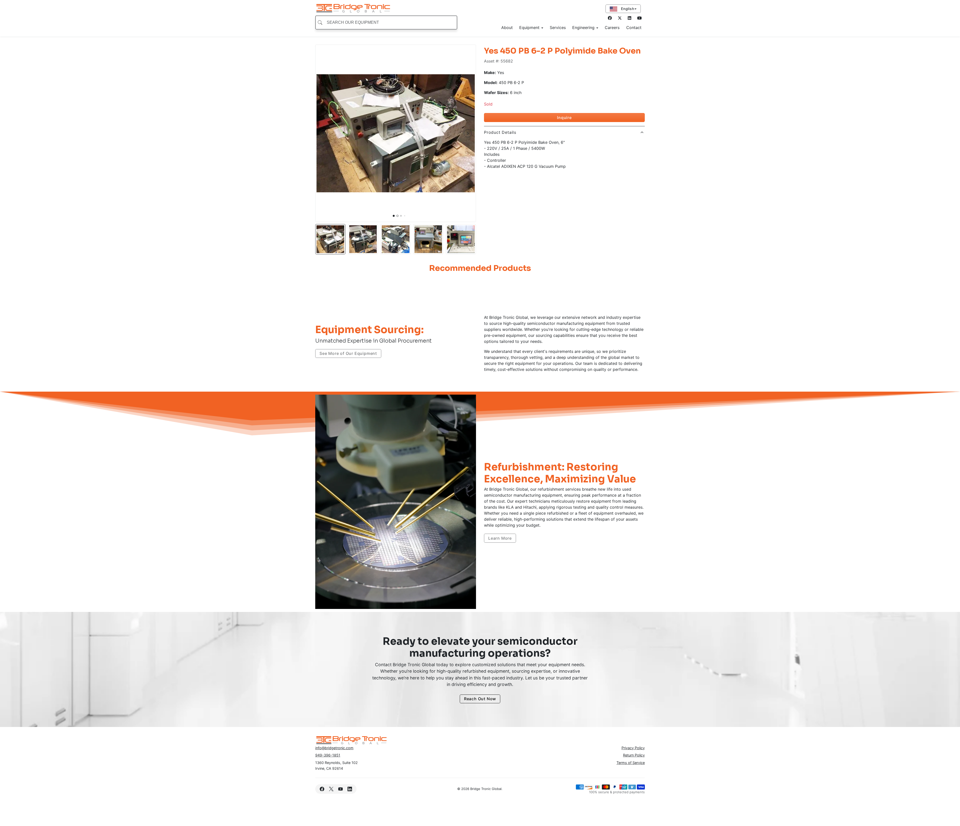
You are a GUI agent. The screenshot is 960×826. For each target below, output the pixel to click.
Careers (612, 27)
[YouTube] (340, 788)
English (627, 9)
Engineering (584, 27)
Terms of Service (630, 762)
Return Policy (634, 755)
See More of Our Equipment (348, 353)
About (507, 27)
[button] (324, 133)
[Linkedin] (349, 788)
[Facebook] (610, 18)
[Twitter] (620, 18)
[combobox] (386, 23)
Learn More (500, 538)
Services (558, 27)
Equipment (530, 27)
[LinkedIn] (639, 18)
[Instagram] (629, 18)
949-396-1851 (327, 755)
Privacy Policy (633, 748)
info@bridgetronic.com (334, 748)
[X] (331, 788)
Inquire (564, 117)
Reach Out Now (480, 698)
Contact (634, 27)
